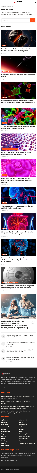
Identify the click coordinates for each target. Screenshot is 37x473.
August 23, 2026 (5, 53)
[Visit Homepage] (18, 2)
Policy (21, 431)
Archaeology (4, 424)
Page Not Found (9, 6)
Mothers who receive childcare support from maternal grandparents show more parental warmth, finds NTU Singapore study (14, 324)
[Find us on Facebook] (1, 388)
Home (2, 6)
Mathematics (23, 424)
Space (4, 45)
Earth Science (5, 445)
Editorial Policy (23, 420)
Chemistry (4, 441)
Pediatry (21, 429)
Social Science (23, 438)
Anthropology (5, 422)
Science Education (24, 436)
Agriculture (4, 420)
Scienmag (7, 469)
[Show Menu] (2, 2)
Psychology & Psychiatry (26, 434)
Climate (3, 443)
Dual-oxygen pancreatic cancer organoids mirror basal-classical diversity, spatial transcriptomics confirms (16, 180)
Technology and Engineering (10, 149)
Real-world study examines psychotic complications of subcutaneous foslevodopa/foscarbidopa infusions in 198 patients (18, 260)
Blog (2, 434)
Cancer (4, 175)
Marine (21, 422)
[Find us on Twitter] (4, 388)
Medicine (5, 97)
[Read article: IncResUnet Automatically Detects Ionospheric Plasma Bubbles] (18, 64)
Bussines (4, 436)
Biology (3, 429)
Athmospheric (6, 71)
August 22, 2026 (5, 184)
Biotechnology (5, 431)
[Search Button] (35, 2)
